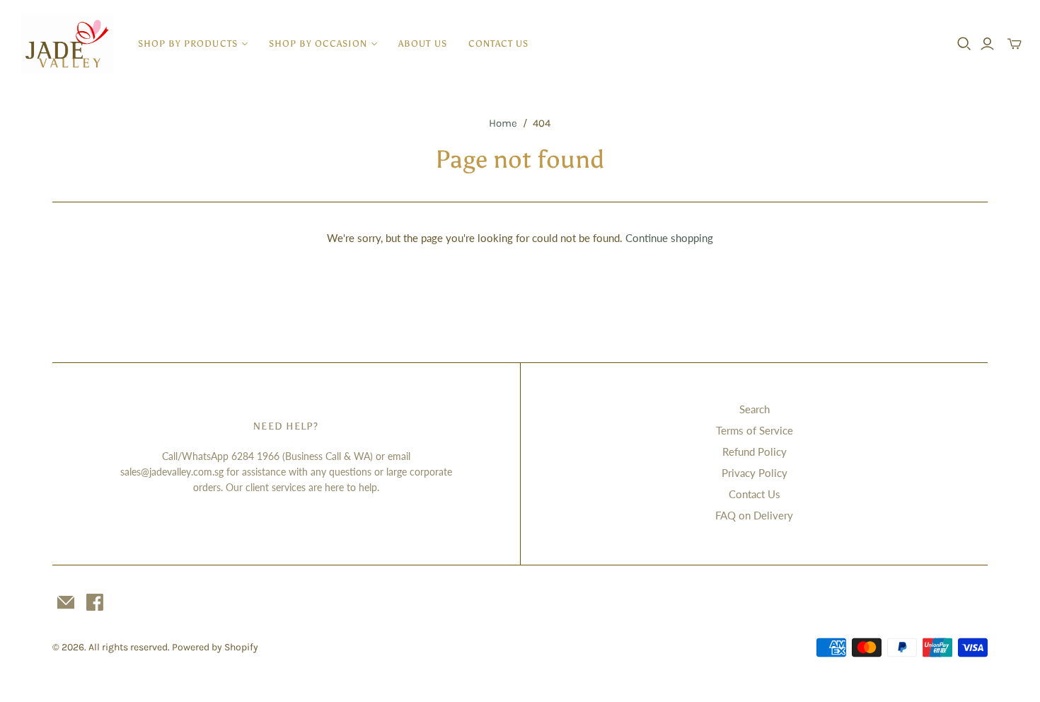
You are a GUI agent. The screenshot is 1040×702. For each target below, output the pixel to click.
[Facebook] (94, 602)
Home (503, 123)
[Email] (65, 602)
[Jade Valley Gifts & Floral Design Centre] (67, 44)
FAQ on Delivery (754, 515)
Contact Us (498, 43)
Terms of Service (754, 430)
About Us (422, 43)
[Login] (987, 44)
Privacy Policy (754, 472)
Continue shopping (669, 237)
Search (754, 409)
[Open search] (964, 44)
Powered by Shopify (215, 647)
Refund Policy (754, 451)
